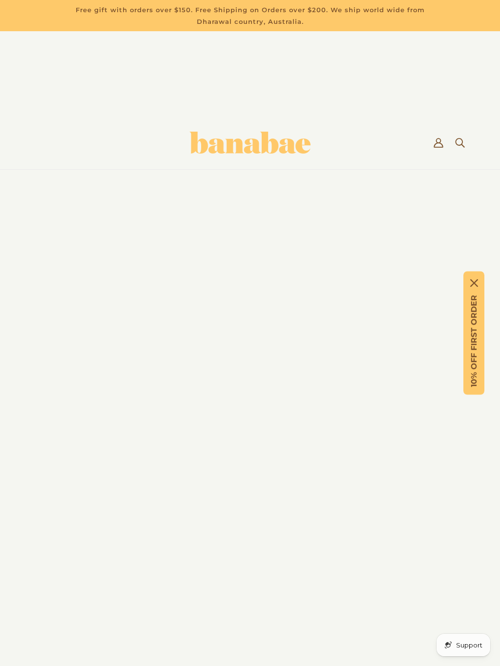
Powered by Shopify (250, 628)
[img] (310, 535)
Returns (47, 474)
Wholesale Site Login (72, 580)
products (344, 268)
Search (45, 556)
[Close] (474, 283)
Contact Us (52, 486)
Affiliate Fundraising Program (88, 544)
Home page (220, 268)
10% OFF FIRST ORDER (474, 341)
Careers (46, 533)
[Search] (460, 143)
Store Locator (57, 521)
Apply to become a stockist (83, 568)
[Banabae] (250, 143)
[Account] (438, 143)
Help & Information (68, 498)
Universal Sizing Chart (73, 509)
